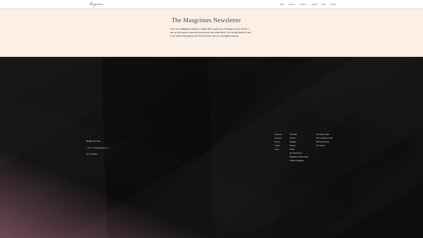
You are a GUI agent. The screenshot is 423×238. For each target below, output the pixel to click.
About (323, 4)
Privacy (277, 142)
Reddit (292, 149)
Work (282, 4)
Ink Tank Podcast (296, 153)
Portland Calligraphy (297, 160)
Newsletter (293, 134)
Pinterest (293, 145)
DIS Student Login (322, 134)
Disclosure (278, 134)
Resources (278, 138)
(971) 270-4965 (91, 154)
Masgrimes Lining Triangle (299, 157)
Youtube (292, 138)
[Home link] (96, 4)
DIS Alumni (320, 145)
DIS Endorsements (322, 142)
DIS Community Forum (324, 138)
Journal (314, 4)
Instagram (293, 142)
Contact (333, 4)
